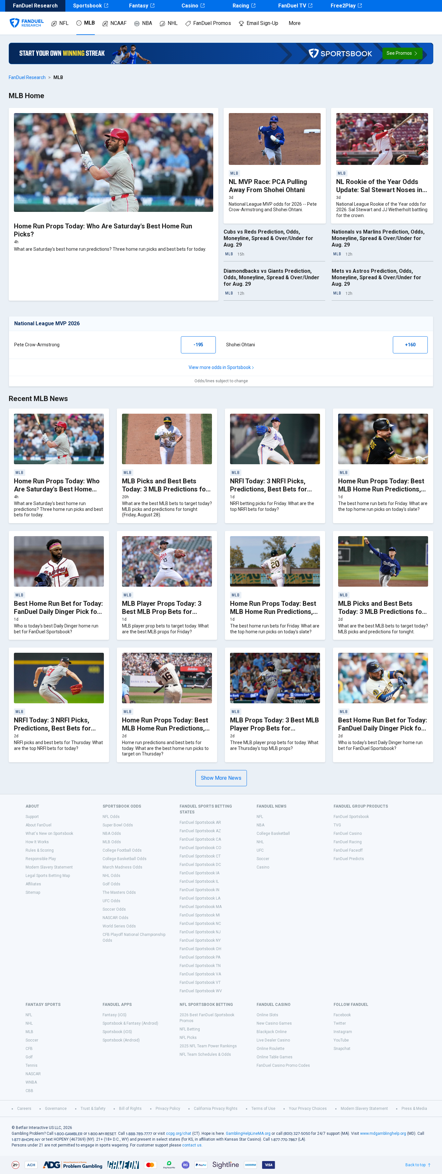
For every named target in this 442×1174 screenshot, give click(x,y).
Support (32, 816)
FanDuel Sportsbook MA (201, 906)
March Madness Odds (122, 867)
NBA (147, 23)
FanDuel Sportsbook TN (200, 965)
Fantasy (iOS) (115, 1015)
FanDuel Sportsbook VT (200, 982)
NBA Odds (112, 833)
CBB (29, 1090)
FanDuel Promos (212, 23)
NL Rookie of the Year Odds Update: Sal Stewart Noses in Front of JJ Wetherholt (379, 190)
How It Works (37, 842)
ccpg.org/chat (178, 1133)
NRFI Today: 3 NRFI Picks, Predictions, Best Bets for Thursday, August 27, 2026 (53, 728)
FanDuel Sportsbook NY (200, 940)
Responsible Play (41, 859)
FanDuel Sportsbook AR (200, 822)
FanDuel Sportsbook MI (200, 915)
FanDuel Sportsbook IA (199, 873)
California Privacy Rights (216, 1108)
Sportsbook (87, 6)
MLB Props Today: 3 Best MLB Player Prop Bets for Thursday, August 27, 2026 (274, 728)
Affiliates (33, 884)
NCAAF (118, 23)
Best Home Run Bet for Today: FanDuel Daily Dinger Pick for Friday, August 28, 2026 (58, 612)
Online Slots (267, 1015)
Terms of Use (263, 1108)
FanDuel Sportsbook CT (200, 856)
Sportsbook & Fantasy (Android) (130, 1023)
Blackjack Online (272, 1032)
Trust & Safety (93, 1108)
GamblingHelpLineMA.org (248, 1133)
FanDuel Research (27, 77)
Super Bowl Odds (118, 825)
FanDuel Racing (348, 842)
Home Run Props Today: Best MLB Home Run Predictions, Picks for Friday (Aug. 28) (381, 489)
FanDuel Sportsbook (351, 816)
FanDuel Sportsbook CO (200, 848)
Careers (24, 1108)
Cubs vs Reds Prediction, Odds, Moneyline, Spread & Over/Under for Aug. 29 (268, 238)
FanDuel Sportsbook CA (200, 839)
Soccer (263, 859)
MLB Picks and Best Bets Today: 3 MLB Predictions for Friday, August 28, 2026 (165, 489)
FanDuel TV (292, 6)
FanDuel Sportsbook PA (200, 957)
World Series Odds (119, 926)
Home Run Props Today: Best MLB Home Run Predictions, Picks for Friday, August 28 (273, 612)
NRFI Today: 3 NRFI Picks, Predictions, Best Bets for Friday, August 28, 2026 (268, 489)
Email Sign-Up (262, 23)
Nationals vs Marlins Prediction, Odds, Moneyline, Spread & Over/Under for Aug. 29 (378, 238)
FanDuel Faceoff (348, 850)
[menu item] (27, 16)
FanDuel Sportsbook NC (200, 923)
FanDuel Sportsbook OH (200, 949)
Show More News (221, 778)
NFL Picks (188, 1037)
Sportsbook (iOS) (117, 1032)
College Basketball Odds (125, 859)
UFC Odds (111, 901)
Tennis (32, 1065)
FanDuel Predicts (349, 859)
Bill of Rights (130, 1108)
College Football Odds (122, 850)
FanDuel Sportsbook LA (200, 898)
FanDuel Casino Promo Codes (283, 1065)
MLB (89, 23)
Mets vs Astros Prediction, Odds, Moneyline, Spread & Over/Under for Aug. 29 (376, 277)
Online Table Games (275, 1057)
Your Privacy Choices (308, 1108)
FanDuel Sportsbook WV (201, 991)
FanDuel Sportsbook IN (199, 890)
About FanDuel (38, 825)
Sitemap (33, 892)
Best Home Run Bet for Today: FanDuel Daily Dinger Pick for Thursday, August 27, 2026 (382, 728)
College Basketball (273, 833)
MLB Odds (112, 842)
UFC (260, 850)
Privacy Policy (168, 1108)
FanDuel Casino (348, 833)
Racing (241, 6)
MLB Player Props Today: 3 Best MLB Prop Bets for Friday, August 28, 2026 (161, 612)
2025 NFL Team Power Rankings (208, 1046)
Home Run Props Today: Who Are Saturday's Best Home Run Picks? (57, 489)
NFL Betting (190, 1029)
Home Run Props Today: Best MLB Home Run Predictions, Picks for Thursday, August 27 (167, 728)
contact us (192, 1145)
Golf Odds (111, 884)
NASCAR (33, 1074)
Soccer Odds (114, 909)
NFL (64, 23)
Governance (56, 1108)
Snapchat (342, 1048)
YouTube (341, 1040)
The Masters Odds (119, 892)
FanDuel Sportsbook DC (200, 864)
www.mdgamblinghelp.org (383, 1133)
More (295, 23)
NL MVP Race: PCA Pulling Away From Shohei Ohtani (268, 186)
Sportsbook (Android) (121, 1040)
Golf (29, 1057)
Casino (190, 6)
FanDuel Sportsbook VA (200, 974)
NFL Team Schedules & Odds (205, 1054)
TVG (337, 825)
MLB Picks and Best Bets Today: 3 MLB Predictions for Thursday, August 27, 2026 (381, 612)
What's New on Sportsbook (49, 833)
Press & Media (414, 1108)
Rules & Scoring (40, 850)
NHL (173, 23)
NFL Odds (111, 816)
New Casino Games (274, 1023)
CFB (29, 1048)
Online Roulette (270, 1048)
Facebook (342, 1015)
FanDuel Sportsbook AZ (200, 831)
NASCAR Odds (115, 917)
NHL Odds (111, 875)
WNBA (31, 1082)
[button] (402, 53)
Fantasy (138, 6)
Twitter (340, 1023)
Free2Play (343, 6)
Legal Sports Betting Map (48, 875)
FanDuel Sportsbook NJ (200, 932)
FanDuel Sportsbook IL (199, 881)
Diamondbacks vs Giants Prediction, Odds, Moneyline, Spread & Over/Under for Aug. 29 (271, 277)
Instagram (343, 1032)
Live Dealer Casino (273, 1040)
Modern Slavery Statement (49, 867)
